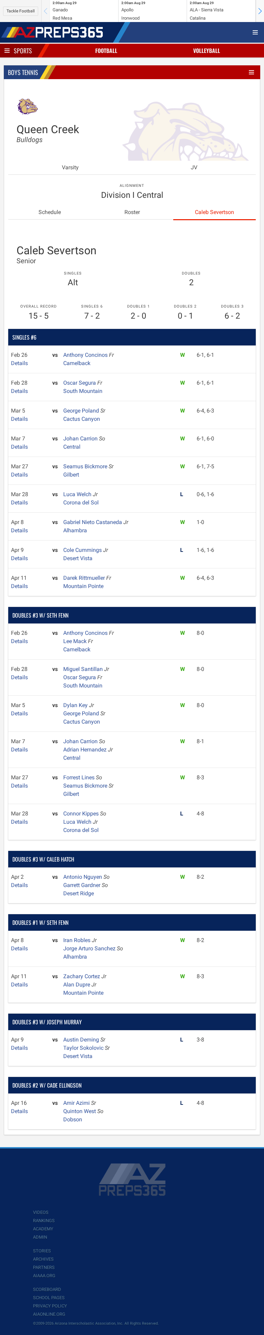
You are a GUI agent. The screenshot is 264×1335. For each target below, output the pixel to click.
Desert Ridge (78, 893)
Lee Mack (75, 641)
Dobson (72, 1119)
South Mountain (82, 391)
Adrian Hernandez (85, 749)
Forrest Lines (79, 777)
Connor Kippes (81, 813)
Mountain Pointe (83, 586)
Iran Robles (77, 940)
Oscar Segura (80, 383)
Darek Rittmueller (84, 578)
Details (19, 363)
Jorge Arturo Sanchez (90, 948)
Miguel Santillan (83, 669)
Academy (43, 1228)
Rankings (44, 1220)
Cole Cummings (83, 550)
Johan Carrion (81, 438)
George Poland (81, 410)
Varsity (70, 167)
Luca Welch (78, 494)
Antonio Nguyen (83, 877)
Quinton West (80, 1111)
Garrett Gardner (82, 885)
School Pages (49, 1297)
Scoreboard (47, 1289)
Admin (40, 1237)
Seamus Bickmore (86, 466)
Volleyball (206, 50)
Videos (40, 1212)
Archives (43, 1259)
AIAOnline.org (49, 1314)
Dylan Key (76, 705)
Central (71, 447)
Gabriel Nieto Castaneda (93, 522)
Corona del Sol (81, 502)
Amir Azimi (77, 1103)
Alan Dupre (77, 984)
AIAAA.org (44, 1275)
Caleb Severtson (214, 212)
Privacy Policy (50, 1306)
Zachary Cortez (82, 976)
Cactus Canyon (81, 419)
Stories (42, 1250)
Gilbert (71, 474)
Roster (132, 212)
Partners (44, 1267)
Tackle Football (21, 11)
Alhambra (75, 530)
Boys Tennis (23, 72)
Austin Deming (81, 1039)
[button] (260, 11)
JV (194, 167)
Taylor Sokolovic (84, 1048)
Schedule (49, 212)
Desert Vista (77, 558)
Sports (23, 50)
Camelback (76, 363)
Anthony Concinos (86, 355)
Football (106, 50)
